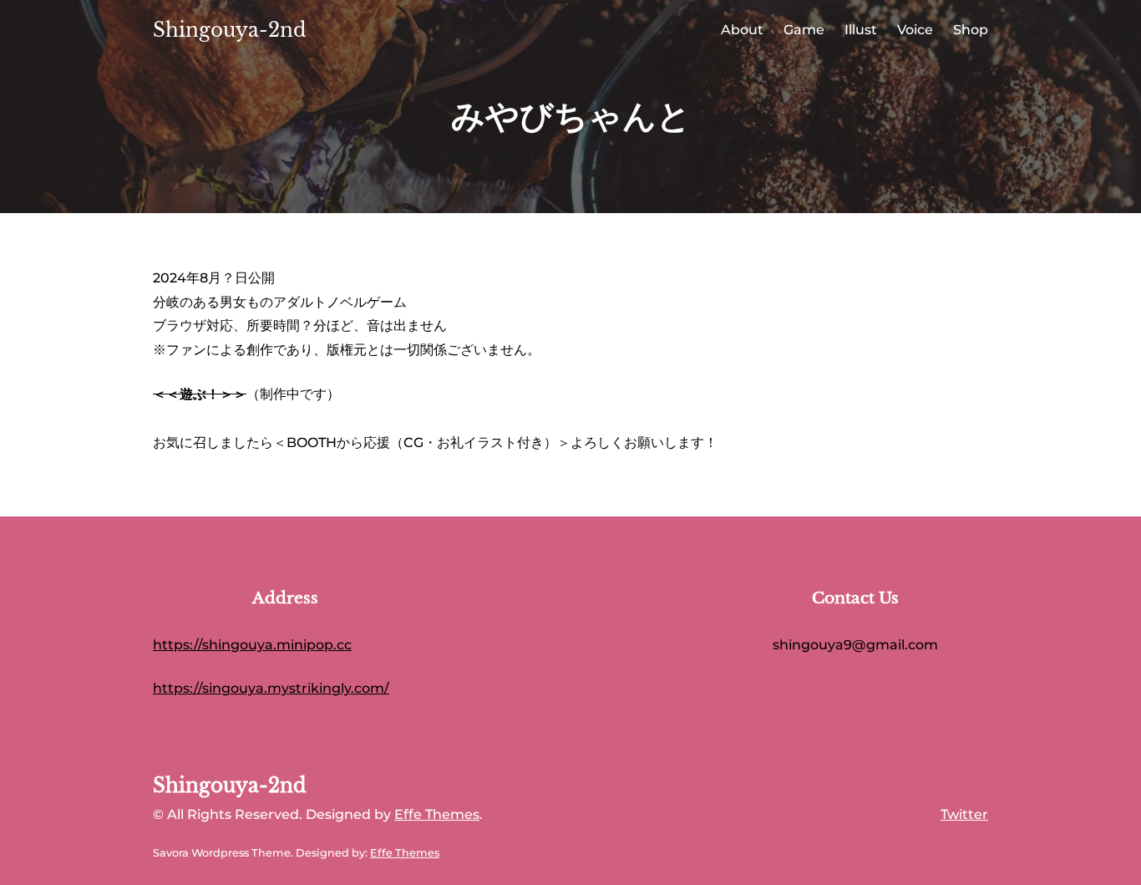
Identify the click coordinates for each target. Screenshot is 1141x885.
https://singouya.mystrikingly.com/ (271, 688)
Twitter (964, 814)
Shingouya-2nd (230, 30)
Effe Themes (436, 814)
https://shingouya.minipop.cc (252, 645)
